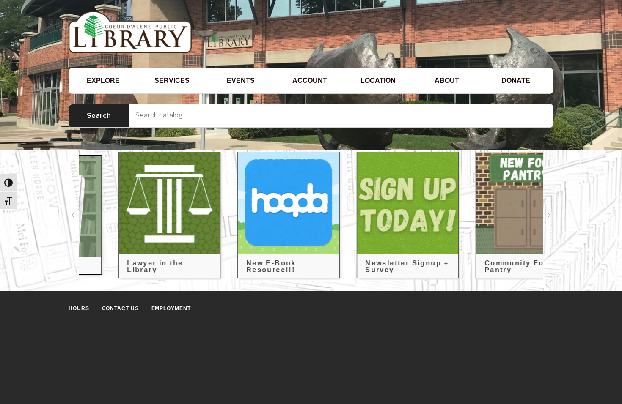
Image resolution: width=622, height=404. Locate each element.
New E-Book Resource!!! (242, 266)
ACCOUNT (309, 80)
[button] (72, 215)
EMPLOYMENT (171, 308)
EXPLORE (103, 80)
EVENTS (241, 80)
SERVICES (172, 80)
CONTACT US (120, 308)
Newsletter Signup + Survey (379, 266)
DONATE (515, 80)
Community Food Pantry (491, 266)
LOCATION (378, 80)
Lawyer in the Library (126, 266)
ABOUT (447, 80)
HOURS (79, 308)
